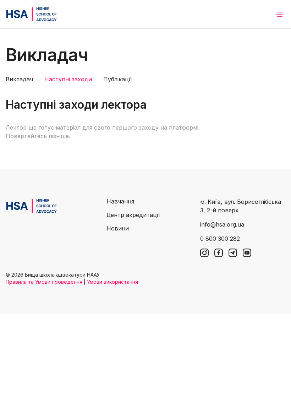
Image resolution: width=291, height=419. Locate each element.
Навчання (120, 201)
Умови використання (112, 282)
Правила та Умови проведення (44, 282)
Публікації (117, 79)
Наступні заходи (68, 79)
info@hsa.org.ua (222, 224)
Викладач (19, 79)
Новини (117, 228)
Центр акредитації (133, 214)
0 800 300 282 (220, 238)
